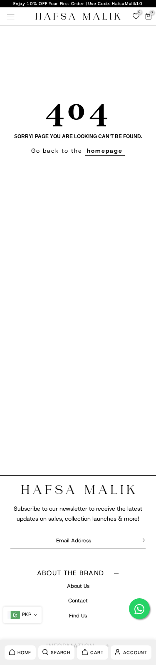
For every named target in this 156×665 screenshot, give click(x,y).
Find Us (78, 615)
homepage (105, 150)
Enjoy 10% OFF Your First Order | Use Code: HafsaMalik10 (78, 3)
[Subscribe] (141, 540)
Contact (78, 600)
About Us (78, 585)
